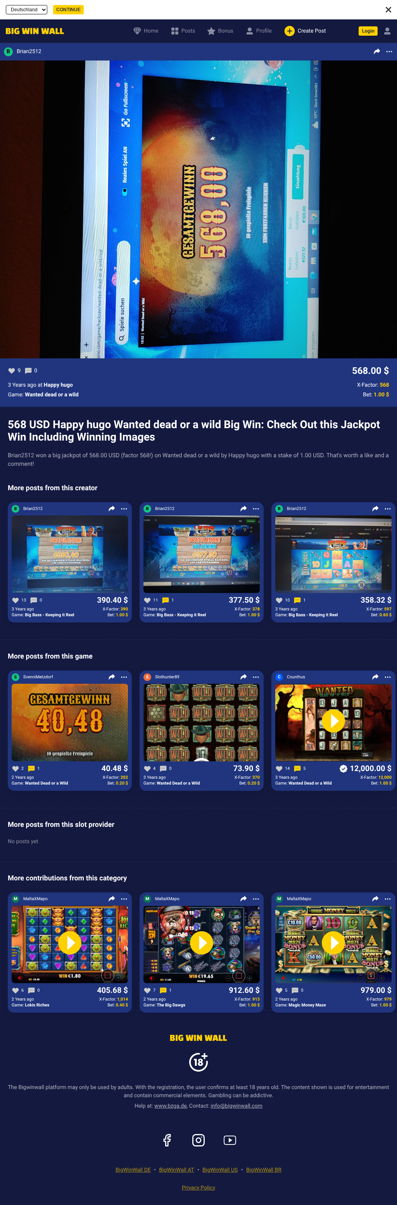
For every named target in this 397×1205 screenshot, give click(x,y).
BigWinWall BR (263, 1170)
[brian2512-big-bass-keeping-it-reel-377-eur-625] (202, 554)
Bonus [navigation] (225, 31)
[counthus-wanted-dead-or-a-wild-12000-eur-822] (333, 723)
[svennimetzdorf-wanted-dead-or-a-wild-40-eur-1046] (70, 723)
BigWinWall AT (176, 1170)
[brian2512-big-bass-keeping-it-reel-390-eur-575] (70, 554)
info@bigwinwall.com (237, 1106)
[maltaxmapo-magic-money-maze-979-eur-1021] (333, 945)
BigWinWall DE (133, 1170)
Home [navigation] (151, 31)
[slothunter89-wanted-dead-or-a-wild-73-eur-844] (202, 723)
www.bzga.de (170, 1106)
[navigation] (33, 31)
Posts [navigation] (188, 31)
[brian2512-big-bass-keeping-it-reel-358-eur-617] (333, 554)
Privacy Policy (198, 1188)
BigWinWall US (220, 1170)
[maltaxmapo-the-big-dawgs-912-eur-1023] (202, 945)
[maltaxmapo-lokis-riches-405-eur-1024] (70, 945)
